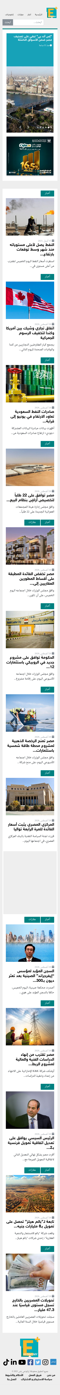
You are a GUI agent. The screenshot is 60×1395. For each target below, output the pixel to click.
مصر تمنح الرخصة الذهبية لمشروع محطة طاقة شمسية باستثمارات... (30, 746)
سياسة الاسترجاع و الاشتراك (36, 1379)
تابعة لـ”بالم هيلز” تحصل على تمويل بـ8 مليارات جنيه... (30, 1224)
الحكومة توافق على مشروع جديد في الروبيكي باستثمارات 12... (30, 662)
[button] (28, 127)
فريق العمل (35, 1375)
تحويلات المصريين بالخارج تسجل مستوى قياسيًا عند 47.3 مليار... (33, 1305)
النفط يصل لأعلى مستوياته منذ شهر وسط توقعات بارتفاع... (32, 250)
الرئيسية (38, 14)
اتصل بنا (11, 1379)
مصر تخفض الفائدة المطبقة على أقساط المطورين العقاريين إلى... (31, 579)
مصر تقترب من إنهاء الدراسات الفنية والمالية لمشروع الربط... (35, 1059)
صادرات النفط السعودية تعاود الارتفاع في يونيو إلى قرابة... (32, 417)
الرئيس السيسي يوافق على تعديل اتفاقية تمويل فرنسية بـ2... (31, 1143)
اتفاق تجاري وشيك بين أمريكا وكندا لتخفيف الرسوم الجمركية (30, 333)
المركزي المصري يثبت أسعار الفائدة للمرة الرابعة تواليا (31, 827)
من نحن (51, 1375)
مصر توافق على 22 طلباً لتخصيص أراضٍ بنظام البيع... (30, 498)
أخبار (29, 14)
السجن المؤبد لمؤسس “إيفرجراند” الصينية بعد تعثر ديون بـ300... (31, 976)
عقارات (32, 522)
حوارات (21, 14)
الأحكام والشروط (14, 1375)
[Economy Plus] (52, 13)
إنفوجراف (9, 14)
